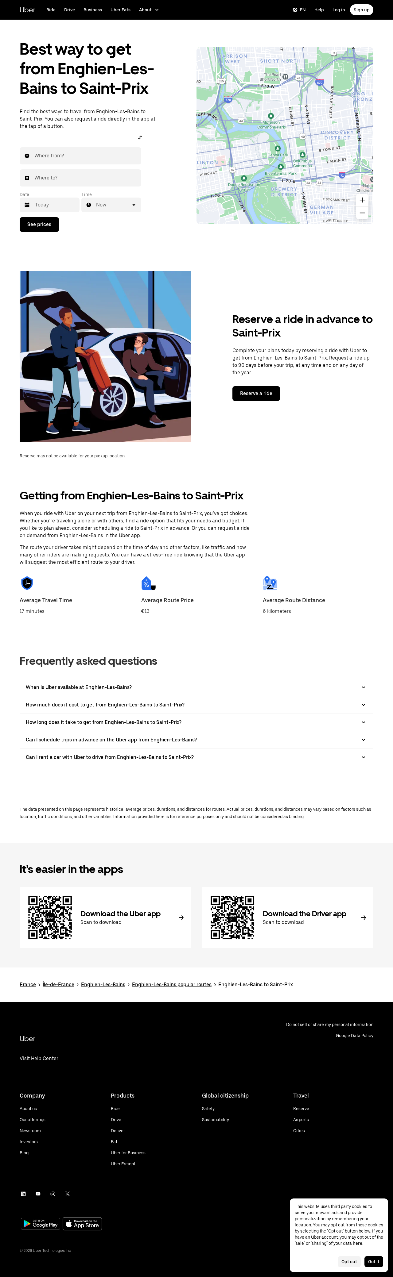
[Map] (284, 135)
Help (319, 9)
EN (303, 9)
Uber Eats (120, 9)
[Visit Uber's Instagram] (52, 1194)
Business (93, 9)
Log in (339, 9)
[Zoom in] (362, 200)
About (145, 9)
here (357, 1243)
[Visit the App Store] (82, 1224)
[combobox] (34, 156)
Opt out (349, 1261)
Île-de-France (58, 984)
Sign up (362, 9)
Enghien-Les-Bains (103, 984)
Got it (373, 1261)
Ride (51, 9)
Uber (27, 9)
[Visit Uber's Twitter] (67, 1194)
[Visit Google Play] (40, 1224)
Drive (69, 9)
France (28, 984)
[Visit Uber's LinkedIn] (23, 1194)
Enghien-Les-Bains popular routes (172, 984)
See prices (39, 224)
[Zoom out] (362, 213)
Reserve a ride (256, 393)
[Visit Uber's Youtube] (38, 1194)
